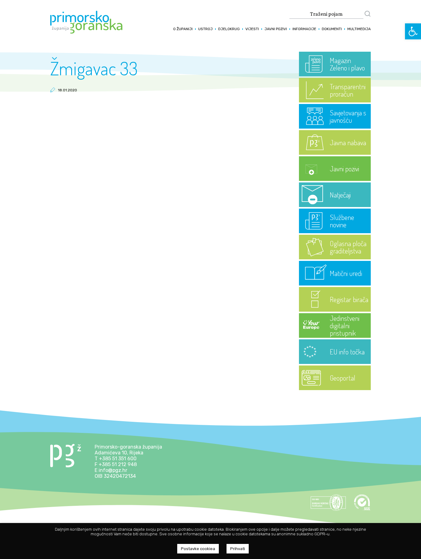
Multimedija (359, 29)
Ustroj (205, 29)
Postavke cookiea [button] (198, 548)
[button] (413, 31)
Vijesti (252, 29)
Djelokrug (229, 29)
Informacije (304, 29)
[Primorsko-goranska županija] (86, 31)
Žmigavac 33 (94, 68)
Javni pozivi (275, 29)
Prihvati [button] (237, 548)
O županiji (183, 29)
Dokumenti (332, 29)
